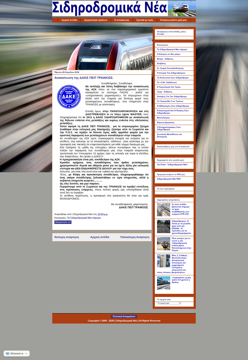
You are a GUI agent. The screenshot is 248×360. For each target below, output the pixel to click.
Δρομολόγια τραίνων (95, 20)
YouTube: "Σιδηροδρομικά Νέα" (172, 164)
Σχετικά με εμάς (144, 20)
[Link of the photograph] (68, 97)
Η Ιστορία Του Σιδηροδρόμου (171, 73)
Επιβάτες (161, 63)
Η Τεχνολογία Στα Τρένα (169, 87)
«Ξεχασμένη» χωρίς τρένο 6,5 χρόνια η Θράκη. (181, 279)
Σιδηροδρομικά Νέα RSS (169, 179)
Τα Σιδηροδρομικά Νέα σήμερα (84, 218)
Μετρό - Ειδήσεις (165, 59)
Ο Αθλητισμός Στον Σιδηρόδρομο (173, 106)
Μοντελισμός (163, 118)
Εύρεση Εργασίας (165, 122)
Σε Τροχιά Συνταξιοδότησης (170, 68)
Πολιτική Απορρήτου (124, 316)
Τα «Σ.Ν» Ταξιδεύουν (167, 82)
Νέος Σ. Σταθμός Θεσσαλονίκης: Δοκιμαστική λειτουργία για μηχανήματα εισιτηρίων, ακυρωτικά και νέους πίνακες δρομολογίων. (172, 263)
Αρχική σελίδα (69, 20)
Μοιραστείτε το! (63, 222)
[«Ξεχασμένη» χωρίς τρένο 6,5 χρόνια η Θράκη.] (164, 289)
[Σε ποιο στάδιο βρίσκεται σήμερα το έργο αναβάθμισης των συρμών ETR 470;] (164, 215)
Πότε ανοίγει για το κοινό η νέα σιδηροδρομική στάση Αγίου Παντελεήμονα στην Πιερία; (181, 244)
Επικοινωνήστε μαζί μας (173, 20)
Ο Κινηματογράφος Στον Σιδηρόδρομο (169, 128)
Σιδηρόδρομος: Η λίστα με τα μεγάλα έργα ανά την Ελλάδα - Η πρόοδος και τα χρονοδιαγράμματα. (181, 227)
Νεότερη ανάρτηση (66, 237)
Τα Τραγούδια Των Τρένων (170, 101)
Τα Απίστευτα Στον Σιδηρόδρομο (173, 78)
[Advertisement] (102, 47)
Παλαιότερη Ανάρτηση (134, 237)
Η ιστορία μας (121, 20)
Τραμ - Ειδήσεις (164, 92)
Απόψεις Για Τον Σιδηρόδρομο (172, 96)
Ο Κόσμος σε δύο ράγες (168, 54)
